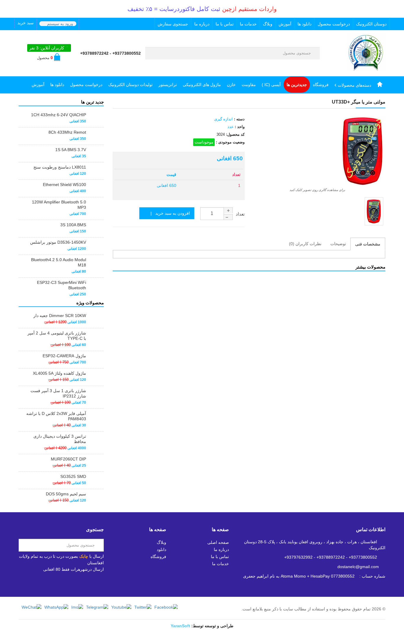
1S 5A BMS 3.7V (70, 149)
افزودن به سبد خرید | (168, 213)
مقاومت (249, 84)
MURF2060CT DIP (68, 459)
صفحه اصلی (218, 542)
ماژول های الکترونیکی (202, 84)
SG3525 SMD (73, 476)
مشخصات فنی (367, 244)
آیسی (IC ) (271, 84)
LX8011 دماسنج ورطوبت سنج (59, 167)
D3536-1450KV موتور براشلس (58, 242)
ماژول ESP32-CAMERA (64, 355)
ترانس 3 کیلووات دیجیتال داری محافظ (59, 439)
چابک (83, 556)
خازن (231, 84)
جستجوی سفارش (173, 24)
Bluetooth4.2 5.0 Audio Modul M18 (58, 262)
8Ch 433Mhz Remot (67, 132)
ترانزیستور (168, 84)
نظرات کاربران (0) (305, 243)
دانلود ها (304, 24)
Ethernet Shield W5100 (64, 184)
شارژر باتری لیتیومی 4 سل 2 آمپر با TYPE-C (57, 336)
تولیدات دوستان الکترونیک (130, 84)
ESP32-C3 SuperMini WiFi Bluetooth (61, 285)
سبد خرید (25, 22)
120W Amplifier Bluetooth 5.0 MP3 (59, 205)
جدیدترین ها (297, 84)
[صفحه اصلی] (379, 85)
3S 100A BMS (73, 224)
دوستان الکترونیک (371, 24)
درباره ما (201, 24)
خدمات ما (248, 24)
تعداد (240, 213)
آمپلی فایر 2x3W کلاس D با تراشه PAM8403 (56, 416)
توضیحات (338, 243)
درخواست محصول (334, 24)
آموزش (285, 24)
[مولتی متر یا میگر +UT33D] (374, 211)
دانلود (161, 549)
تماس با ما (225, 24)
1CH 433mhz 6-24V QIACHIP (58, 114)
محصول (45, 58)
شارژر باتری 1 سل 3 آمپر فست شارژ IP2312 (58, 393)
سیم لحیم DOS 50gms (66, 494)
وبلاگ (267, 24)
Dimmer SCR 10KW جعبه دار (59, 315)
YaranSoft (180, 625)
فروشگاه (321, 84)
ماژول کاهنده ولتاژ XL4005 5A (59, 373)
